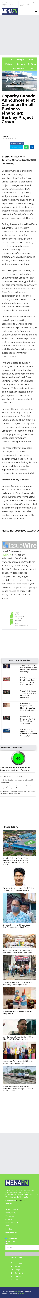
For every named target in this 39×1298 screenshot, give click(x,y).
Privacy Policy (10, 1213)
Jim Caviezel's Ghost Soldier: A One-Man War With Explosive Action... (18, 1038)
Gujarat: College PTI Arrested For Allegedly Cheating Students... (17, 983)
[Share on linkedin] (32, 147)
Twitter (17, 1266)
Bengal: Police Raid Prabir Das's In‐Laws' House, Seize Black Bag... (18, 926)
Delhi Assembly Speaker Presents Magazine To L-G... (17, 1012)
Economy (21, 64)
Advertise (9, 1219)
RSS (16, 1280)
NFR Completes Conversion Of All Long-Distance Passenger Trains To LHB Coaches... (18, 1088)
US (8, 60)
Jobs (7, 1226)
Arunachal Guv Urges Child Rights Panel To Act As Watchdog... (18, 1062)
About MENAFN (11, 1222)
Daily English (12, 1239)
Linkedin (18, 1276)
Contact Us (9, 1216)
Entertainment (14, 68)
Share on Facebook (17, 143)
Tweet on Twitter (16, 147)
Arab (30, 60)
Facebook (19, 1263)
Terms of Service (11, 1209)
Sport (30, 68)
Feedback (9, 1229)
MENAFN (7, 156)
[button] (28, 4)
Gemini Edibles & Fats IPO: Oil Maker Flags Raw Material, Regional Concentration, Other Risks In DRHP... (18, 861)
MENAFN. (17, 1291)
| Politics (8, 64)
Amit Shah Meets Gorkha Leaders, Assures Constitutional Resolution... (18, 952)
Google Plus (19, 1270)
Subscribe (22, 1254)
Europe (20, 60)
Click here (21, 1201)
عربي (22, 4)
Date (5, 136)
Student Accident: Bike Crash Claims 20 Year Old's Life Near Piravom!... (18, 889)
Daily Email (19, 1273)
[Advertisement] (19, 34)
